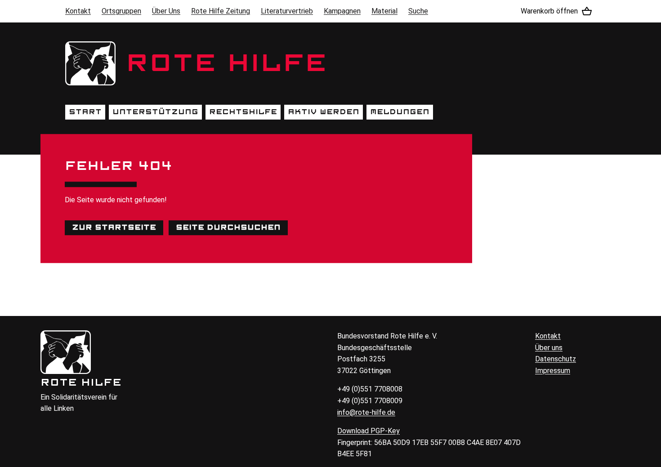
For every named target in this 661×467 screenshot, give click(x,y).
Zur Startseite (114, 227)
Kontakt (78, 11)
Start (85, 112)
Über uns (549, 347)
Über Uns (166, 11)
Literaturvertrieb (287, 11)
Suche (418, 11)
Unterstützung (155, 112)
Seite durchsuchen (228, 227)
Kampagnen (342, 11)
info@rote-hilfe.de (366, 412)
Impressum (552, 370)
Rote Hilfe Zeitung (220, 11)
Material (384, 11)
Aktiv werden (323, 112)
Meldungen (399, 112)
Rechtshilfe (243, 112)
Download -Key (368, 431)
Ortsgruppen (121, 11)
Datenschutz (555, 359)
